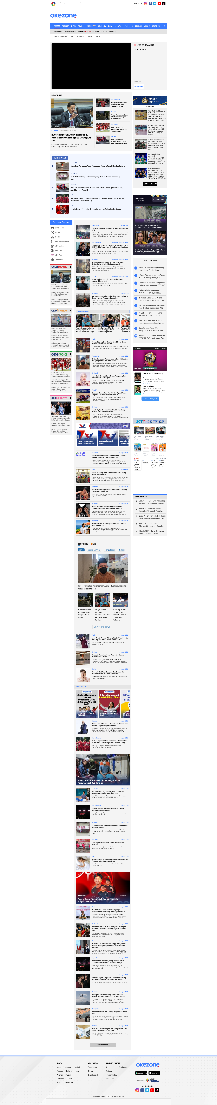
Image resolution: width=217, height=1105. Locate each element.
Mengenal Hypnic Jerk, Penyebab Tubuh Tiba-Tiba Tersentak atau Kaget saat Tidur (110, 860)
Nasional (113, 112)
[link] (141, 1073)
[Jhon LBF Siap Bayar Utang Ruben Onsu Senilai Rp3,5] (61, 408)
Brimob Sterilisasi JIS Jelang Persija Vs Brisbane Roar (109, 1012)
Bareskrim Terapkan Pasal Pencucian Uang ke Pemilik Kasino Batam (98, 166)
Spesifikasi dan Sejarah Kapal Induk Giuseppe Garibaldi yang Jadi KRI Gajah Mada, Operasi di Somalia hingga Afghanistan (151, 322)
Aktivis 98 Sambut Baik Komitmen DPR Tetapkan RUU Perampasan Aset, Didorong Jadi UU (109, 456)
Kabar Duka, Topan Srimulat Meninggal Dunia (60, 424)
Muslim (68, 1075)
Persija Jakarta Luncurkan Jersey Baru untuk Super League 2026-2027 (108, 809)
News (59, 1067)
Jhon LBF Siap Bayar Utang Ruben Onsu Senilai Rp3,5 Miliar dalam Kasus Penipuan (60, 418)
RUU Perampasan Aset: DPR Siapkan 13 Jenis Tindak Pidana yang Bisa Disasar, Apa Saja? (71, 137)
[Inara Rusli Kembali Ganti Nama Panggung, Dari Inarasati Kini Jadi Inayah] (83, 379)
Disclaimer (123, 1067)
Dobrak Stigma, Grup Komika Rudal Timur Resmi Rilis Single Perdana (109, 343)
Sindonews (95, 453)
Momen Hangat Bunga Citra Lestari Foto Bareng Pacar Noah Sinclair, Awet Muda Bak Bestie (109, 978)
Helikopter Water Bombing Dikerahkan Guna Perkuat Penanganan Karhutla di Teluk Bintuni (108, 995)
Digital (77, 1067)
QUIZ (72, 36)
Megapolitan (95, 225)
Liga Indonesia (115, 99)
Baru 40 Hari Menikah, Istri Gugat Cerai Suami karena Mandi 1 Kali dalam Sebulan (152, 517)
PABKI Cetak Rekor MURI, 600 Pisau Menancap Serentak (108, 843)
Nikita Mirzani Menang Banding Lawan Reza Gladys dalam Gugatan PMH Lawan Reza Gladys (152, 269)
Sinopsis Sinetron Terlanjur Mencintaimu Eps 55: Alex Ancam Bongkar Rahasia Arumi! (109, 792)
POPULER (65, 26)
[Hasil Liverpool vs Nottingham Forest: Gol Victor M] (61, 364)
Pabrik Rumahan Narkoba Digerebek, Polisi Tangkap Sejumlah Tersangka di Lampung (107, 507)
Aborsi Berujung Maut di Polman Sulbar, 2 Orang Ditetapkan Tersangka (109, 473)
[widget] (59, 267)
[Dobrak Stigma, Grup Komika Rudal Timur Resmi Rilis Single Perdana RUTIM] (83, 345)
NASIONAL (55, 130)
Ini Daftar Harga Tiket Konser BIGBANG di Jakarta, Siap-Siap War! (59, 431)
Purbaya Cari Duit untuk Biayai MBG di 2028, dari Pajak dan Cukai (60, 337)
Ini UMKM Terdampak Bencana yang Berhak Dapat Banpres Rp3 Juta (96, 178)
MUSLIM (147, 26)
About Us (109, 1067)
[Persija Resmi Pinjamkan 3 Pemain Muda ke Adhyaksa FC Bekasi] (62, 209)
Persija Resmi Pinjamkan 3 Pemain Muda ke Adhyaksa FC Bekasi (96, 209)
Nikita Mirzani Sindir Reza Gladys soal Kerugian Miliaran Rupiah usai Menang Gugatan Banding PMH (109, 928)
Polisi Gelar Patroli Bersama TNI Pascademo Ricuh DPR (110, 229)
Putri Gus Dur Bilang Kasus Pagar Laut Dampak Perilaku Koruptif (150, 509)
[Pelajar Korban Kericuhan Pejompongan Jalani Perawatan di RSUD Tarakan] (102, 600)
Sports (68, 1067)
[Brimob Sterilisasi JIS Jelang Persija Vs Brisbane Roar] (83, 1015)
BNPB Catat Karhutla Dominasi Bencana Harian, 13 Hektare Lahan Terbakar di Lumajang (110, 297)
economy (74, 173)
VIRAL (98, 36)
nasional (74, 163)
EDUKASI (138, 26)
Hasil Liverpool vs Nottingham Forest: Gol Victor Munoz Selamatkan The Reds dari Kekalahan (119, 129)
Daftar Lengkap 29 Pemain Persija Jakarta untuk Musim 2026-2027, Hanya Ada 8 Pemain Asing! (98, 199)
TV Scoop (95, 788)
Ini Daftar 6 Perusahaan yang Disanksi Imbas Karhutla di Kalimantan (150, 314)
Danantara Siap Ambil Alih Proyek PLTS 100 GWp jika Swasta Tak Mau (152, 337)
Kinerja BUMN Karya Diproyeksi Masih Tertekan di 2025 (151, 532)
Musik (93, 339)
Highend (68, 1071)
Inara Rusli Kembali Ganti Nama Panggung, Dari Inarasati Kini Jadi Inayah (109, 377)
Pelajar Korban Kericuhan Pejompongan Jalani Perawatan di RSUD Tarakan (102, 615)
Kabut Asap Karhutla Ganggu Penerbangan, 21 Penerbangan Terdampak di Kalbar (60, 345)
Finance (60, 1071)
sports (73, 184)
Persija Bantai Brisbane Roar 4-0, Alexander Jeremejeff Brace (119, 104)
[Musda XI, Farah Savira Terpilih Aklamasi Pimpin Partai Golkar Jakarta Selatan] (83, 413)
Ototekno (69, 1082)
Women (60, 1075)
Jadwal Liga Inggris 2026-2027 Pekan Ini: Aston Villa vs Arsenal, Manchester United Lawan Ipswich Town (61, 381)
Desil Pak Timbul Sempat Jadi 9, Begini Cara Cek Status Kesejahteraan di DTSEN (109, 1029)
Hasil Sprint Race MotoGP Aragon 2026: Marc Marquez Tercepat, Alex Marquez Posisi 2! (119, 141)
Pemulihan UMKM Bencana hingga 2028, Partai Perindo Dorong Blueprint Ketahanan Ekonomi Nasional (109, 945)
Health (94, 669)
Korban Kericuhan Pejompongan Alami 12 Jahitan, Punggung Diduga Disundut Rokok (110, 360)
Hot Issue (94, 822)
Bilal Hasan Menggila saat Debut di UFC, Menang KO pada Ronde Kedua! (109, 490)
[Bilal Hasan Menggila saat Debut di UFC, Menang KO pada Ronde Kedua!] (83, 493)
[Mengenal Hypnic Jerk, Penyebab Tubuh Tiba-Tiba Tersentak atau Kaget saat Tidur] (83, 863)
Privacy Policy (111, 1075)
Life (93, 856)
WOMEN (91, 26)
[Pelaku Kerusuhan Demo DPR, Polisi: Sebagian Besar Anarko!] (103, 115)
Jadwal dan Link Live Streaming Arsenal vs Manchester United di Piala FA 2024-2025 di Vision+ (152, 502)
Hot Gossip (95, 373)
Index (76, 1071)
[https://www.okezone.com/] (65, 16)
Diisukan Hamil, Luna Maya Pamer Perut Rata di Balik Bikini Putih (109, 524)
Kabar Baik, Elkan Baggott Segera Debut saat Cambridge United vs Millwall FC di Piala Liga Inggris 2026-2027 (60, 389)
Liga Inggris (114, 124)
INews (93, 470)
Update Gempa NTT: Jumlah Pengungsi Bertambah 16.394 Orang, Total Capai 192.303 (108, 911)
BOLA (110, 26)
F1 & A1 (94, 276)
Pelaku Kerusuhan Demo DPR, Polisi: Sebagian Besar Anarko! (119, 117)
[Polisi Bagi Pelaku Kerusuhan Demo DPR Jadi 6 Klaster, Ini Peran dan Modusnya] (120, 600)
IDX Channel (93, 1075)
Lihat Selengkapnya (102, 627)
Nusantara (95, 259)
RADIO (90, 36)
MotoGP (113, 136)
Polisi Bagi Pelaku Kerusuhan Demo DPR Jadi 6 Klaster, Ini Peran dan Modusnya (119, 615)
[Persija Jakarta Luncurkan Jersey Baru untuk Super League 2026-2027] (83, 812)
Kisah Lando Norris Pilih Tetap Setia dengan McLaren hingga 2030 (107, 280)
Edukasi (68, 1079)
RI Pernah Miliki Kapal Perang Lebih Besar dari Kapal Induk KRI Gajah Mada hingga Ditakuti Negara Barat (152, 299)
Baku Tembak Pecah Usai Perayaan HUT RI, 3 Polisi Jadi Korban (151, 329)
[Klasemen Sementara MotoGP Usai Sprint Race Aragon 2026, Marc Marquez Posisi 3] (83, 396)
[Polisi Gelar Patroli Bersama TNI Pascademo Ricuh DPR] (83, 232)
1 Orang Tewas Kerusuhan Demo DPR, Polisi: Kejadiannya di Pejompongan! (152, 276)
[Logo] (53, 4)
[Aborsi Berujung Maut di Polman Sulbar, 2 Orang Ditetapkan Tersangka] (83, 476)
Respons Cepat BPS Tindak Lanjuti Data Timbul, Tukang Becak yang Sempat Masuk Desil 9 (60, 330)
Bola (58, 1082)
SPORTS (118, 26)
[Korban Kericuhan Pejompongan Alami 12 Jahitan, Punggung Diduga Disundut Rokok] (83, 362)
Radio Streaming (110, 31)
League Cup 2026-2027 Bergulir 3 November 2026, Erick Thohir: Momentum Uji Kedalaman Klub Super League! (110, 247)
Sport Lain (95, 487)
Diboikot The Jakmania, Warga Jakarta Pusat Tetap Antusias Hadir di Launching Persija (108, 961)
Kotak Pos (110, 1079)
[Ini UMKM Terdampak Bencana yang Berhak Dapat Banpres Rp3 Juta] (62, 176)
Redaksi (109, 1071)
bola (73, 195)
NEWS (73, 26)
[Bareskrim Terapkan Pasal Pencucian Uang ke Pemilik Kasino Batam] (62, 166)
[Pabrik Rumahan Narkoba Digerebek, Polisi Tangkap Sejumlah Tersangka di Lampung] (83, 510)
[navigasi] (145, 3)
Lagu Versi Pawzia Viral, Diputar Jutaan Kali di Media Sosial (110, 639)
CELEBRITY (102, 26)
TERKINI (57, 26)
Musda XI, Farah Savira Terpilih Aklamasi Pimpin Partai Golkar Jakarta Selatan (109, 411)
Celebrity (60, 1079)
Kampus (94, 721)
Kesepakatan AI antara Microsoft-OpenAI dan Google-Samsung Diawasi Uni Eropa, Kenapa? (151, 525)
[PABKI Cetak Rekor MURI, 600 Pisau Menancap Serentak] (83, 846)
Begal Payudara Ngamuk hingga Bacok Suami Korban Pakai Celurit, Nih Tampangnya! (108, 263)
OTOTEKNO (156, 26)
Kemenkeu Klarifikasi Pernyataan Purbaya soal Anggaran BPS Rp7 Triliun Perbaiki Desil (152, 284)
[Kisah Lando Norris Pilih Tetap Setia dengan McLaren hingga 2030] (83, 283)
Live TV (98, 31)
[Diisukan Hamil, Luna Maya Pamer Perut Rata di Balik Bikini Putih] (83, 527)
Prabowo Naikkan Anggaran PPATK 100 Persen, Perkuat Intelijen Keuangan (150, 291)
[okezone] (147, 1065)
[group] (87, 704)
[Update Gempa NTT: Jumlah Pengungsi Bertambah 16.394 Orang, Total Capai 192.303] (83, 913)
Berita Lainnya (103, 1045)
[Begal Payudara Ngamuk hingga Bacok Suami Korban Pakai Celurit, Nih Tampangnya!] (83, 266)
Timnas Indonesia (60, 36)
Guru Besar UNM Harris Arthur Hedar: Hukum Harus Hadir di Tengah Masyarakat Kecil (110, 725)
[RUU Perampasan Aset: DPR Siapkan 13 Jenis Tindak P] (61, 276)
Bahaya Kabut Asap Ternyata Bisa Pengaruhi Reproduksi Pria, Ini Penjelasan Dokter (108, 673)
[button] (164, 26)
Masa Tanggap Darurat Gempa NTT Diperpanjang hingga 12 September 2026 (60, 301)
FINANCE (81, 26)
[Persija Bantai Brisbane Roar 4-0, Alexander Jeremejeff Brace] (103, 103)
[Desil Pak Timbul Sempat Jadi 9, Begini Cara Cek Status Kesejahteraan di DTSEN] (83, 1032)
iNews (90, 1071)
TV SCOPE (80, 36)
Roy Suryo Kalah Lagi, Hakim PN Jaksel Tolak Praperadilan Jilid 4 (152, 306)
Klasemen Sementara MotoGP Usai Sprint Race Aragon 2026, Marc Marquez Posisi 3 (109, 394)
